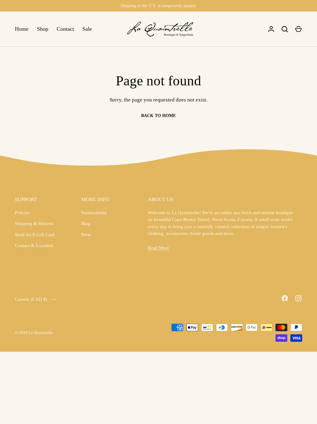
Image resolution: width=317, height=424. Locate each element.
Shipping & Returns (34, 223)
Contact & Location (34, 245)
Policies (22, 212)
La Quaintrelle (40, 332)
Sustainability (94, 212)
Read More (158, 247)
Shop (42, 29)
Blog (85, 223)
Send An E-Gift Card (35, 234)
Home (21, 29)
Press (86, 234)
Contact (65, 29)
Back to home (158, 115)
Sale (87, 29)
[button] (298, 29)
